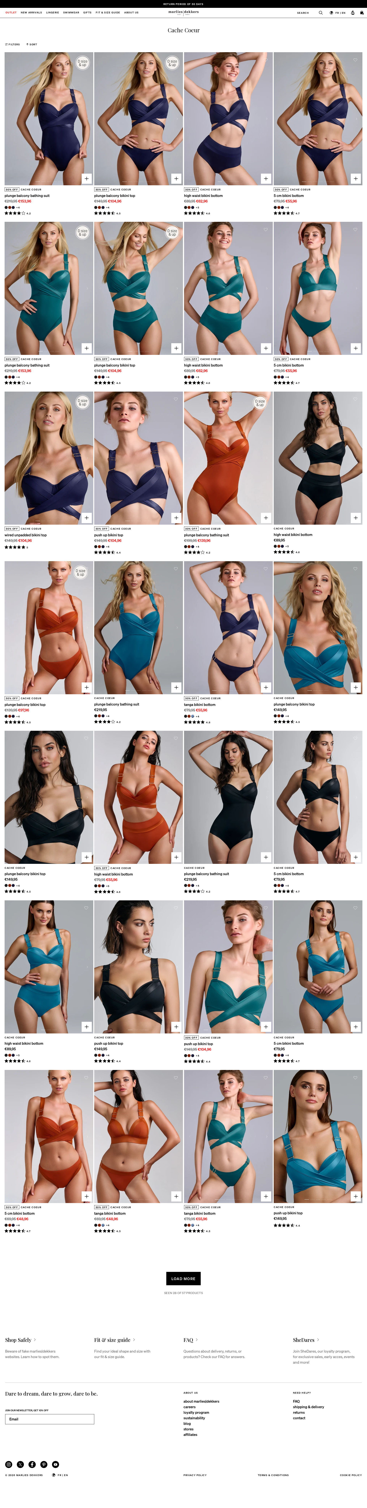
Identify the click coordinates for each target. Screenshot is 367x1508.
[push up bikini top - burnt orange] (99, 546)
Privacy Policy (195, 1475)
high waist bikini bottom (203, 195)
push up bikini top (108, 535)
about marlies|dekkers (201, 1401)
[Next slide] (87, 119)
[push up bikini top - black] (95, 546)
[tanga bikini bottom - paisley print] (192, 716)
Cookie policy (351, 1475)
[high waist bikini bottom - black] (185, 207)
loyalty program (196, 1412)
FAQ (296, 1401)
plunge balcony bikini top (114, 195)
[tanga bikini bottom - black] (185, 716)
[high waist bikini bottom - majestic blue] (192, 207)
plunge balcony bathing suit (27, 195)
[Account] (352, 13)
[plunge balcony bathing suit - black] (6, 207)
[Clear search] (318, 12)
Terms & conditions (273, 1475)
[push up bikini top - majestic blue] (103, 546)
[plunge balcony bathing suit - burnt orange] (9, 207)
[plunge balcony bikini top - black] (95, 207)
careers (190, 1407)
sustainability (194, 1418)
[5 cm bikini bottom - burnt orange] (278, 207)
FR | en (340, 12)
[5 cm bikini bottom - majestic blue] (282, 207)
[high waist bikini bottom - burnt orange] (189, 207)
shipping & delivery (308, 1407)
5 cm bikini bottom (289, 195)
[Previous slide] (10, 119)
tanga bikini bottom (199, 704)
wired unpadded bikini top (26, 535)
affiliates (190, 1434)
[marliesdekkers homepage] (183, 13)
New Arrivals (31, 13)
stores (188, 1429)
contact (299, 1418)
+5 (197, 207)
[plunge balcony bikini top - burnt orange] (99, 207)
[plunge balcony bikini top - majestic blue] (103, 207)
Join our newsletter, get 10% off (27, 1410)
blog (187, 1423)
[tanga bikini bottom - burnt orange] (189, 716)
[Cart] (362, 13)
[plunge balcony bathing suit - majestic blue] (13, 207)
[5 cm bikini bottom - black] (275, 207)
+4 (18, 207)
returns (299, 1412)
